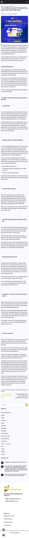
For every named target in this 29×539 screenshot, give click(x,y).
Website (3, 451)
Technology (4, 441)
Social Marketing (5, 438)
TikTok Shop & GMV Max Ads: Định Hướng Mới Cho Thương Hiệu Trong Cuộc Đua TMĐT (15, 475)
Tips (2, 446)
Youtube (3, 454)
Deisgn (2, 415)
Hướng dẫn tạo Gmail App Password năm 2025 (15, 462)
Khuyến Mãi (3, 428)
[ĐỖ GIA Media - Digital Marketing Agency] (5, 2)
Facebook (3, 6)
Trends (2, 449)
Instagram (3, 425)
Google (7, 6)
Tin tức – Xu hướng (5, 443)
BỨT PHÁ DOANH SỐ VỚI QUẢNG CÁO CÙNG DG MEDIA (7, 396)
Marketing (12, 6)
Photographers (4, 433)
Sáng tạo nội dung (5, 436)
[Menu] (27, 2)
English (2, 418)
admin (15, 13)
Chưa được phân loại (6, 412)
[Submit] (26, 404)
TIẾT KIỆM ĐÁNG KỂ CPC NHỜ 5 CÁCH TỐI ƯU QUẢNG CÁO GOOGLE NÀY (22, 396)
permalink (3, 391)
